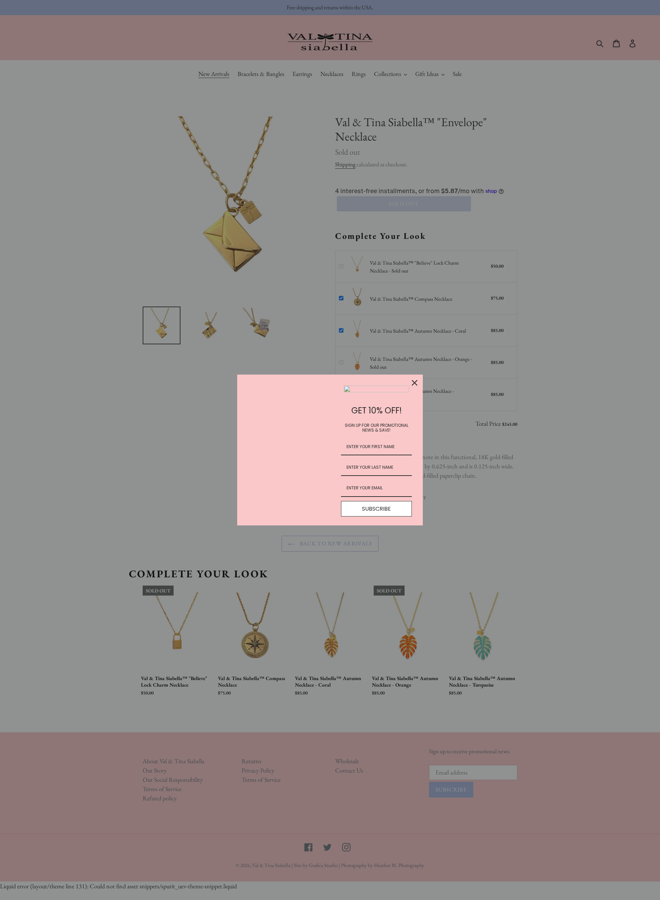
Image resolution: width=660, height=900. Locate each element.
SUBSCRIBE (376, 509)
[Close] (414, 383)
